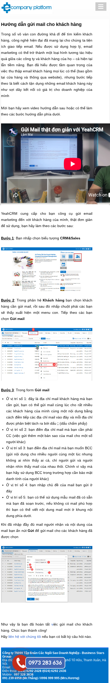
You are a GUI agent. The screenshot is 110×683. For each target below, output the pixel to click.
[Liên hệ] (20, 657)
